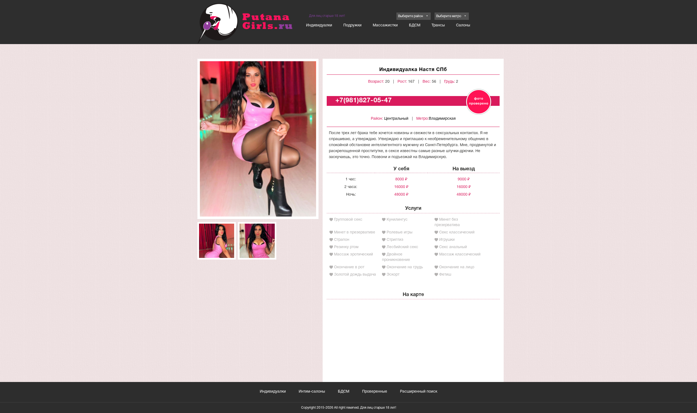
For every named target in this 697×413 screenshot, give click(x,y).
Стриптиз (395, 240)
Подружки (352, 25)
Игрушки (447, 240)
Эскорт (393, 274)
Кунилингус (397, 219)
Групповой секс (348, 219)
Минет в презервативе (354, 232)
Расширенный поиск (418, 391)
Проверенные (374, 391)
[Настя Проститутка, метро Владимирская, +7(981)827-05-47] (258, 138)
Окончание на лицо (456, 267)
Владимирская (442, 119)
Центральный (396, 119)
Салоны (463, 25)
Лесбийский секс (402, 247)
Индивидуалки (319, 25)
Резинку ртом (346, 247)
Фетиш (445, 274)
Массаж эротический (353, 254)
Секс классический (457, 232)
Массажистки (385, 25)
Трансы (438, 25)
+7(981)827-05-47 (363, 101)
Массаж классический (460, 254)
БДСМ (414, 25)
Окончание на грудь (405, 267)
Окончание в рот (349, 267)
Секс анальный (453, 247)
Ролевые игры (399, 232)
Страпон (341, 240)
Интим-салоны (312, 391)
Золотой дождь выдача (355, 274)
